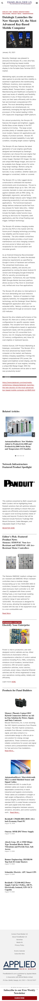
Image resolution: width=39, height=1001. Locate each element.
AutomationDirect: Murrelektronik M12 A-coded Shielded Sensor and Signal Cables (20, 779)
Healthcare (6, 13)
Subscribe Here (19, 953)
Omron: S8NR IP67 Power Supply (19, 831)
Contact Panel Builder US (19, 934)
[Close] (37, 989)
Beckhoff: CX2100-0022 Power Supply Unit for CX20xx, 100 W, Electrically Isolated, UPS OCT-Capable (18, 886)
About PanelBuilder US (19, 937)
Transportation (27, 13)
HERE (14, 682)
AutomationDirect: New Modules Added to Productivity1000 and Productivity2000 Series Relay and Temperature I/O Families (19, 445)
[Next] (33, 434)
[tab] (15, 455)
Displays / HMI (7, 12)
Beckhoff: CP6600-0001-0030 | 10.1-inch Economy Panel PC (20, 820)
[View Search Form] (2, 3)
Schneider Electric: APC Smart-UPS (20, 872)
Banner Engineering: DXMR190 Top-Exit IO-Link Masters (18, 860)
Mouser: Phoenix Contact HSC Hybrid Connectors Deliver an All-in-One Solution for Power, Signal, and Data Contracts (19, 716)
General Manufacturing (21, 12)
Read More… (9, 751)
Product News (16, 13)
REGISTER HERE (8, 528)
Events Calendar (19, 951)
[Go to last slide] (5, 434)
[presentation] (19, 426)
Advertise (19, 939)
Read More (6, 613)
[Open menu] (36, 3)
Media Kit (19, 942)
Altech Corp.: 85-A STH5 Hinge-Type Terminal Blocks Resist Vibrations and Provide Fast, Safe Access (19, 845)
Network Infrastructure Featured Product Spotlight (17, 465)
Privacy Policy (19, 945)
